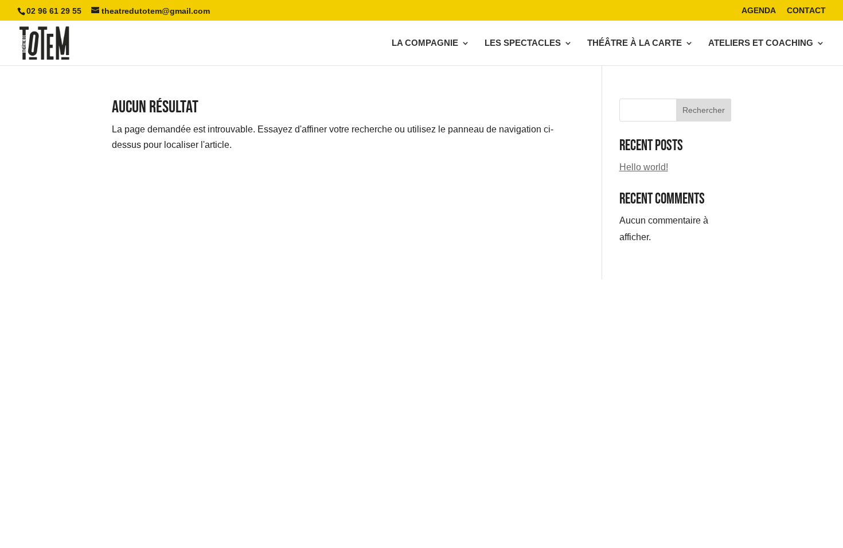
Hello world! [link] (643, 167)
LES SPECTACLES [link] (523, 43)
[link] (44, 42)
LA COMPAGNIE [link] (425, 43)
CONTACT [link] (806, 10)
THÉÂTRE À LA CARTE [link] (634, 43)
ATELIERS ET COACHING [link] (760, 43)
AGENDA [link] (758, 10)
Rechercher (703, 110)
